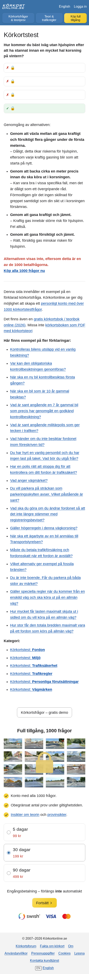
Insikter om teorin (25, 815)
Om (70, 946)
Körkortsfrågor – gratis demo (44, 712)
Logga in (80, 6)
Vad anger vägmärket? (29, 480)
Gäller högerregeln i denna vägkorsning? (43, 528)
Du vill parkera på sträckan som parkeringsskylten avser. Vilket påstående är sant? (46, 494)
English (64, 6)
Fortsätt (42, 903)
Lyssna (79, 953)
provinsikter (56, 815)
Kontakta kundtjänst (44, 960)
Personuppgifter (43, 953)
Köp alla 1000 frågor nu (24, 271)
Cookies (64, 953)
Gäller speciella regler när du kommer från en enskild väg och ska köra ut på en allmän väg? (47, 597)
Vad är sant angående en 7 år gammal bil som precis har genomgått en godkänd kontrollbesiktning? (44, 411)
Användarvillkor (16, 953)
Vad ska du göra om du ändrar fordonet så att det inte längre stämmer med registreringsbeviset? (47, 514)
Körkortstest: (27, 650)
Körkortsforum (26, 946)
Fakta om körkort (52, 946)
